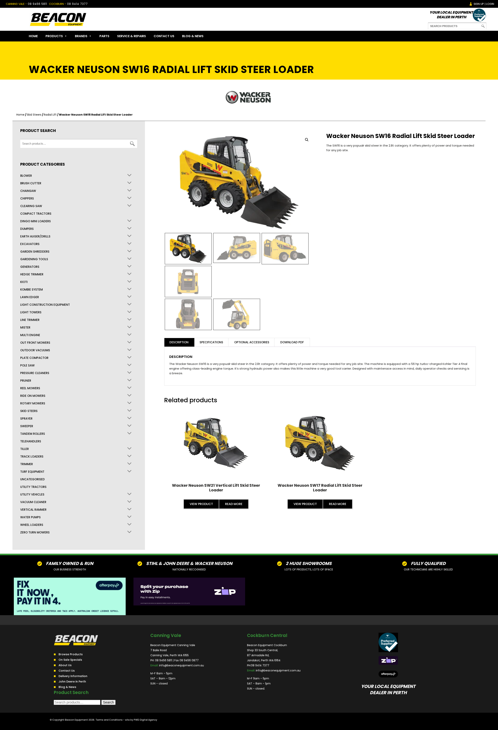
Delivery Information (73, 676)
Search (132, 143)
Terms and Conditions (109, 719)
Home (33, 36)
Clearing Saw (31, 206)
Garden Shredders (34, 251)
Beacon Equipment (76, 719)
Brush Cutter (30, 183)
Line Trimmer (29, 320)
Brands (81, 36)
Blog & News (192, 36)
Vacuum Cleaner (33, 502)
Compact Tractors (35, 213)
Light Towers (30, 312)
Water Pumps (30, 517)
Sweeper (26, 426)
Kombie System (31, 289)
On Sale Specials (70, 660)
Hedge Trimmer (31, 274)
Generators (29, 267)
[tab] (179, 342)
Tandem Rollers (32, 434)
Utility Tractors (33, 487)
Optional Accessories (251, 342)
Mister (25, 327)
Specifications (211, 342)
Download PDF (292, 342)
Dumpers (27, 229)
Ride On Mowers (32, 396)
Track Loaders (31, 456)
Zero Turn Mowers (35, 532)
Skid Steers (34, 115)
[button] (306, 139)
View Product (201, 504)
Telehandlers (30, 441)
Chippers (27, 198)
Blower (26, 175)
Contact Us (164, 36)
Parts (104, 36)
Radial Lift (50, 115)
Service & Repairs (131, 36)
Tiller (24, 449)
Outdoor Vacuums (35, 350)
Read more (233, 504)
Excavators (29, 244)
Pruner (25, 380)
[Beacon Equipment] (58, 19)
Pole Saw (27, 365)
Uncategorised (32, 479)
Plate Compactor (34, 358)
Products (54, 36)
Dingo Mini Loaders (35, 221)
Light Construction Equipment (45, 305)
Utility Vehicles (32, 494)
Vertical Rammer (33, 509)
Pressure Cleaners (34, 373)
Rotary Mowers (32, 403)
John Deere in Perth (72, 681)
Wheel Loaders (31, 525)
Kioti (24, 282)
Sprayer (26, 418)
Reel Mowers (30, 388)
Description (179, 342)
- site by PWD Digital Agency (140, 719)
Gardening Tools (34, 259)
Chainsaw (28, 191)
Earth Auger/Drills (35, 236)
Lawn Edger (29, 297)
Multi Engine (30, 335)
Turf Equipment (32, 471)
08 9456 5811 (37, 4)
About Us (65, 665)
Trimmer (26, 464)
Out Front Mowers (35, 342)
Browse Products (71, 654)
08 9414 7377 (77, 4)
